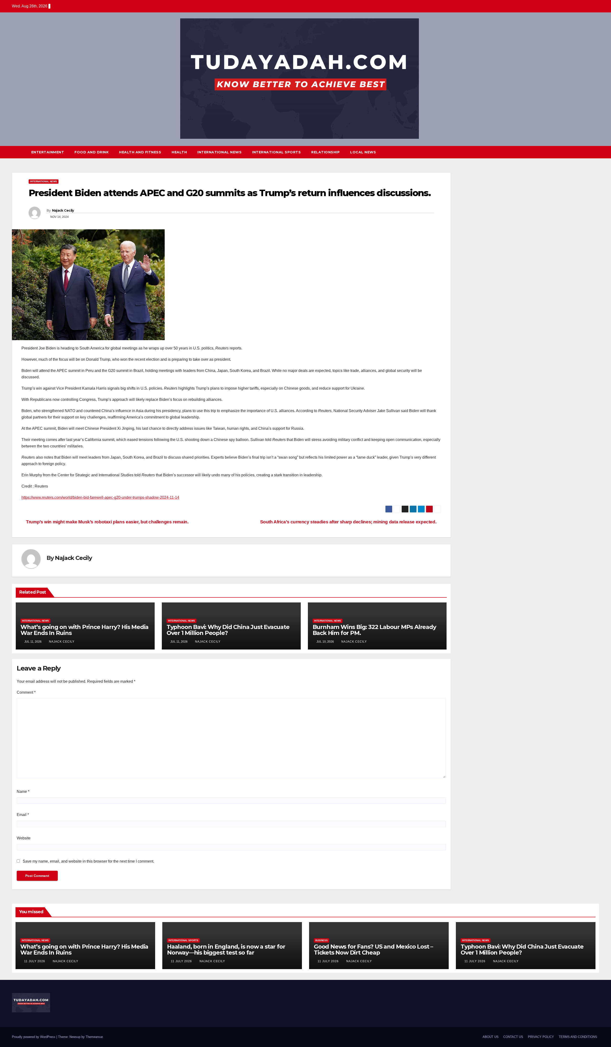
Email (23, 815)
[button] (586, 152)
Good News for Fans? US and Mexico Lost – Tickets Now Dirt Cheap (373, 949)
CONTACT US (513, 1037)
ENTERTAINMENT (47, 152)
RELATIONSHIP (325, 152)
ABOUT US (491, 1037)
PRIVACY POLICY (541, 1037)
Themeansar (94, 1037)
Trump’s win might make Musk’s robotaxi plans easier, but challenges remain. (106, 521)
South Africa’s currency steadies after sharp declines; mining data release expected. (348, 521)
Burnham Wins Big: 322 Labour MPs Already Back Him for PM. (374, 629)
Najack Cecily (63, 210)
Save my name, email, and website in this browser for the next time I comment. (88, 861)
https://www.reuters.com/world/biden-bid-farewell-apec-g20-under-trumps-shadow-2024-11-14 (100, 497)
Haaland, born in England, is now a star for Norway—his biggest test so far (226, 949)
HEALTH (179, 152)
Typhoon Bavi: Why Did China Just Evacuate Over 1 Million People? (228, 629)
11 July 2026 (35, 961)
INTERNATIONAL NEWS (219, 152)
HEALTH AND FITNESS (140, 152)
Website (24, 838)
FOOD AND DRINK (91, 152)
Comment (26, 692)
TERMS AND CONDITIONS (578, 1037)
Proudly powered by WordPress (34, 1037)
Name (23, 791)
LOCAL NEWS (363, 152)
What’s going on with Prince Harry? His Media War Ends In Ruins (84, 629)
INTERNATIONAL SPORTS (276, 152)
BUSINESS (321, 940)
